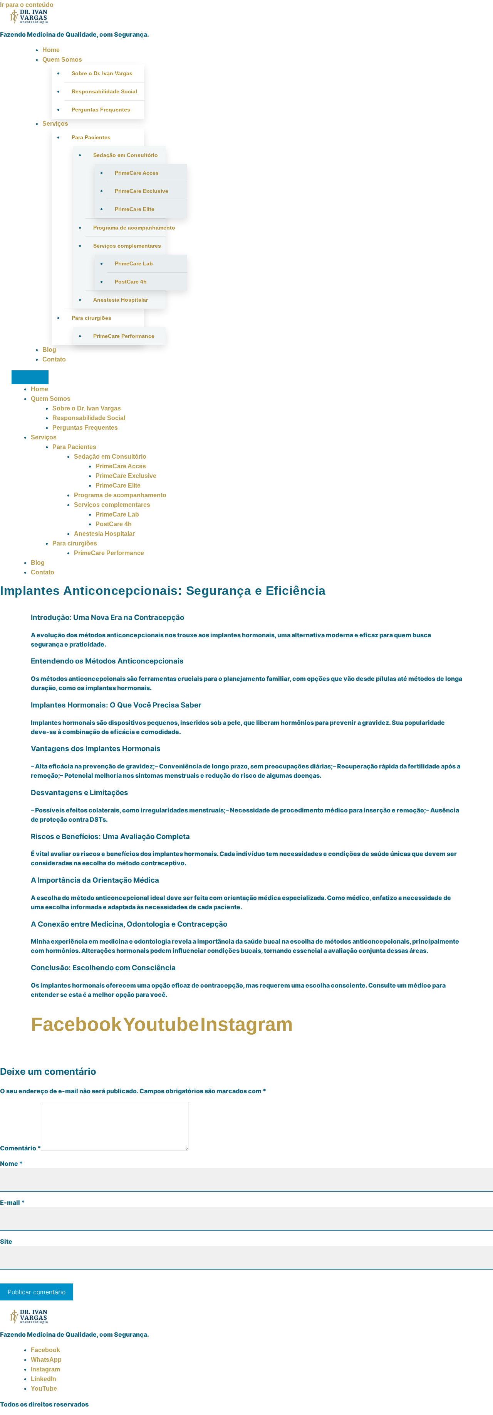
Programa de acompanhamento (129, 228)
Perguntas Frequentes (101, 109)
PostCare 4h (131, 282)
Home (51, 50)
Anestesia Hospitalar (120, 300)
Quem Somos (62, 59)
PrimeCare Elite (134, 209)
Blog (49, 349)
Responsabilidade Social (104, 91)
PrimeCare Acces (137, 173)
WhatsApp (46, 1359)
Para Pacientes (91, 137)
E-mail (12, 1202)
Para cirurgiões (91, 318)
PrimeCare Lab (134, 263)
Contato (54, 359)
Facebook (45, 1350)
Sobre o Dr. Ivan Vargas (102, 73)
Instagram (45, 1369)
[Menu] (30, 377)
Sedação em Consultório (125, 155)
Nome (11, 1163)
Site (6, 1241)
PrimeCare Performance (123, 336)
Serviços (55, 123)
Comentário (20, 1148)
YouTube (44, 1388)
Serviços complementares (127, 246)
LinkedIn (43, 1379)
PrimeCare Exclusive (141, 191)
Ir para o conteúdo (27, 5)
